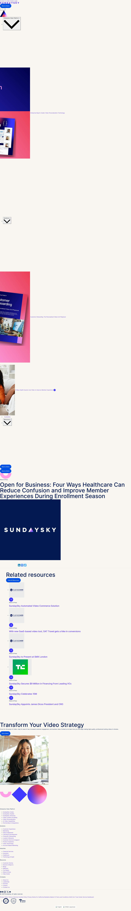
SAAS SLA (72, 897)
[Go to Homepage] (9, 2)
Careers (5, 885)
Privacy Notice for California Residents (39, 897)
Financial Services (8, 851)
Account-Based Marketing (10, 845)
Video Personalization (9, 819)
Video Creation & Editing (10, 817)
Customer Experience (9, 829)
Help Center (10, 1)
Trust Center (78, 897)
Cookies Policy (23, 897)
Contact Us (3, 1)
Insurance (5, 853)
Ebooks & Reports (8, 865)
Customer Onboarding (9, 836)
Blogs (4, 866)
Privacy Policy (4, 897)
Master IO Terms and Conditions (59, 897)
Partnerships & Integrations (11, 823)
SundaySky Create (8, 812)
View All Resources (13, 580)
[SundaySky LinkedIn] (0, 891)
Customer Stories (8, 863)
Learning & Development (10, 834)
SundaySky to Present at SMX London (28, 656)
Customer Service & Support (11, 840)
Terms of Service (13, 897)
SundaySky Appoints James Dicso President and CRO (36, 704)
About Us (5, 880)
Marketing (6, 831)
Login (15, 1)
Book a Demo (5, 6)
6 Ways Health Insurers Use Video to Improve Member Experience (34, 390)
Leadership (6, 882)
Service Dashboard (88, 897)
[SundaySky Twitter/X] (7, 891)
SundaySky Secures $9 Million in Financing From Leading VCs (40, 683)
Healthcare (6, 855)
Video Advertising (8, 843)
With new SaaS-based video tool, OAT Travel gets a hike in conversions (45, 631)
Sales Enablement (8, 832)
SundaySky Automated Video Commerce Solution (34, 606)
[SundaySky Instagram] (5, 891)
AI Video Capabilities (9, 821)
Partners (5, 883)
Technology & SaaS (8, 857)
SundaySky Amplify (8, 814)
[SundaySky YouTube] (10, 891)
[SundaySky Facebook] (2, 891)
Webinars (5, 868)
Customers (7, 417)
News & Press (7, 872)
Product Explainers (8, 841)
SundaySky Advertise (9, 815)
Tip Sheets (6, 870)
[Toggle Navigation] (2, 9)
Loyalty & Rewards (8, 838)
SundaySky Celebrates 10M (23, 694)
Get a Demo (5, 733)
